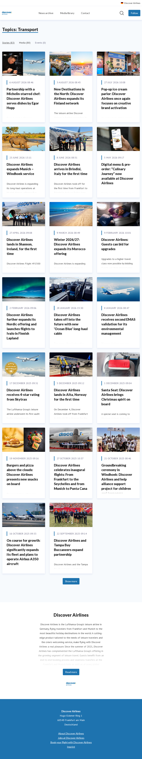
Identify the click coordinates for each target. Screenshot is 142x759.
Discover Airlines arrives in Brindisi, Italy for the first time (70, 169)
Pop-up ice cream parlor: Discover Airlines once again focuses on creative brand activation (116, 98)
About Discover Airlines (71, 733)
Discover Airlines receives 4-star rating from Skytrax (23, 394)
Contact (85, 13)
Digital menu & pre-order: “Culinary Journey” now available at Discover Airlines (117, 173)
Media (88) (25, 42)
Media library (67, 13)
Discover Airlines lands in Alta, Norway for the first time (70, 394)
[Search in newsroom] (122, 13)
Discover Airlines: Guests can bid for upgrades (115, 244)
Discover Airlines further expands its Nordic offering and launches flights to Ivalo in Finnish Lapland (21, 326)
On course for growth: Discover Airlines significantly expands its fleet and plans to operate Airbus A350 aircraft (23, 552)
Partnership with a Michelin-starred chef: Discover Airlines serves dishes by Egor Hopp (23, 98)
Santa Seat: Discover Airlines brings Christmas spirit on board (117, 397)
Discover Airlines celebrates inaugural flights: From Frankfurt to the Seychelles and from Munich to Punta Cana (70, 477)
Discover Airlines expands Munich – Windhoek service (20, 169)
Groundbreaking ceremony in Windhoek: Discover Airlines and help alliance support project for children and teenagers (116, 479)
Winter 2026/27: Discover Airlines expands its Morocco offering (69, 247)
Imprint (71, 746)
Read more (71, 672)
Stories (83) (8, 42)
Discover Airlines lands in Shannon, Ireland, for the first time (22, 247)
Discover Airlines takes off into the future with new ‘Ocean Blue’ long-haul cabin (71, 324)
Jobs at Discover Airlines (71, 737)
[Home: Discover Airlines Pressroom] (7, 13)
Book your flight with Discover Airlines (71, 742)
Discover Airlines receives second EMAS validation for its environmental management (118, 324)
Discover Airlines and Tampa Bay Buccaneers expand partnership (70, 547)
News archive (46, 13)
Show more (71, 581)
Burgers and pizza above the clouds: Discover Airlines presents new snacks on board (22, 474)
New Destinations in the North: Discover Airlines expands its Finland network (69, 96)
